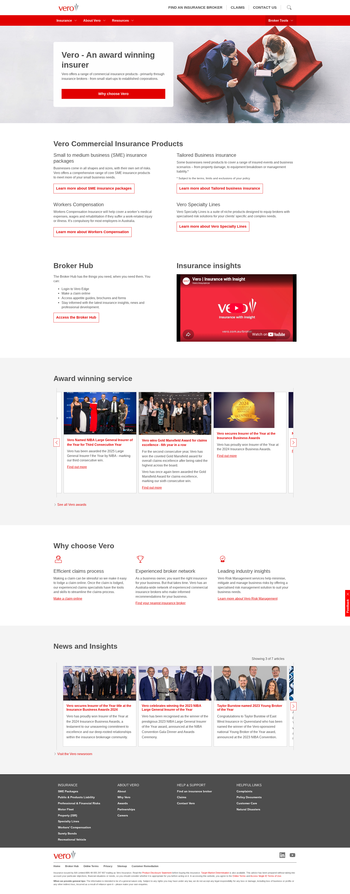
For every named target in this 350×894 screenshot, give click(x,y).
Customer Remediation (145, 866)
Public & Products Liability (76, 797)
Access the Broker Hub (76, 317)
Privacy (108, 866)
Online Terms (91, 866)
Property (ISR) (67, 815)
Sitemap (122, 866)
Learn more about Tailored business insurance (219, 188)
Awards (122, 803)
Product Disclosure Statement (157, 873)
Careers (122, 815)
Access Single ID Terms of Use (265, 876)
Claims (181, 797)
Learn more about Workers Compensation (92, 232)
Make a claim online (67, 598)
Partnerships (126, 809)
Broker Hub (72, 866)
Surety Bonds (67, 833)
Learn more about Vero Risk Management (247, 598)
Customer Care (247, 803)
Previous (56, 442)
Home (56, 866)
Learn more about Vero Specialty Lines (212, 226)
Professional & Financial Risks (79, 803)
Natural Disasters (248, 809)
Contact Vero (186, 803)
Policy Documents (249, 797)
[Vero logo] (67, 7)
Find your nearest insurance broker (161, 603)
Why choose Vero (113, 94)
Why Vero (123, 797)
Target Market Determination (215, 873)
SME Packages (68, 791)
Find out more (77, 467)
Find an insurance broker (194, 791)
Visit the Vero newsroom (74, 754)
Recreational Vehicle (72, 839)
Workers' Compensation (74, 827)
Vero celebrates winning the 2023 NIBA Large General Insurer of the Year (171, 707)
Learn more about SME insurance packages (94, 188)
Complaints (244, 791)
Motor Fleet (66, 809)
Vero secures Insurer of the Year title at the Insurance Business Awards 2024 (98, 707)
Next (293, 442)
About (121, 791)
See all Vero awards (71, 504)
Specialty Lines (68, 821)
